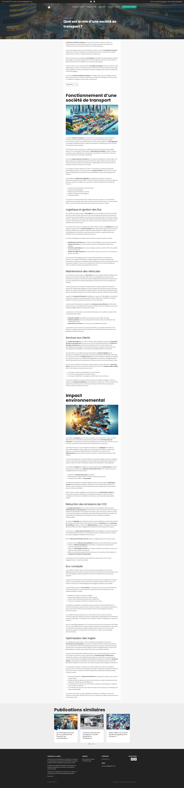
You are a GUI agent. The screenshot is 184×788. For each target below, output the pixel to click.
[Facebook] (91, 1)
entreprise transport (68, 18)
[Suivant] (127, 728)
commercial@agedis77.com (108, 766)
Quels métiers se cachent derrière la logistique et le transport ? (118, 734)
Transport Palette (78, 7)
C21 (136, 782)
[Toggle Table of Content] (75, 84)
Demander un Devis (129, 7)
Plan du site (50, 776)
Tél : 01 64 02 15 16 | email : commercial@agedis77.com (17, 1)
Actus (118, 7)
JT (130, 782)
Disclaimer (122, 782)
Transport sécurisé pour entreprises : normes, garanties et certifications (91, 735)
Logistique (101, 7)
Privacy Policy (116, 782)
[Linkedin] (94, 1)
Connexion (163, 1)
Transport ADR (91, 7)
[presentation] (65, 721)
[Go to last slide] (56, 728)
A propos (111, 7)
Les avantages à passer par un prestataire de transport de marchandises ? (65, 735)
